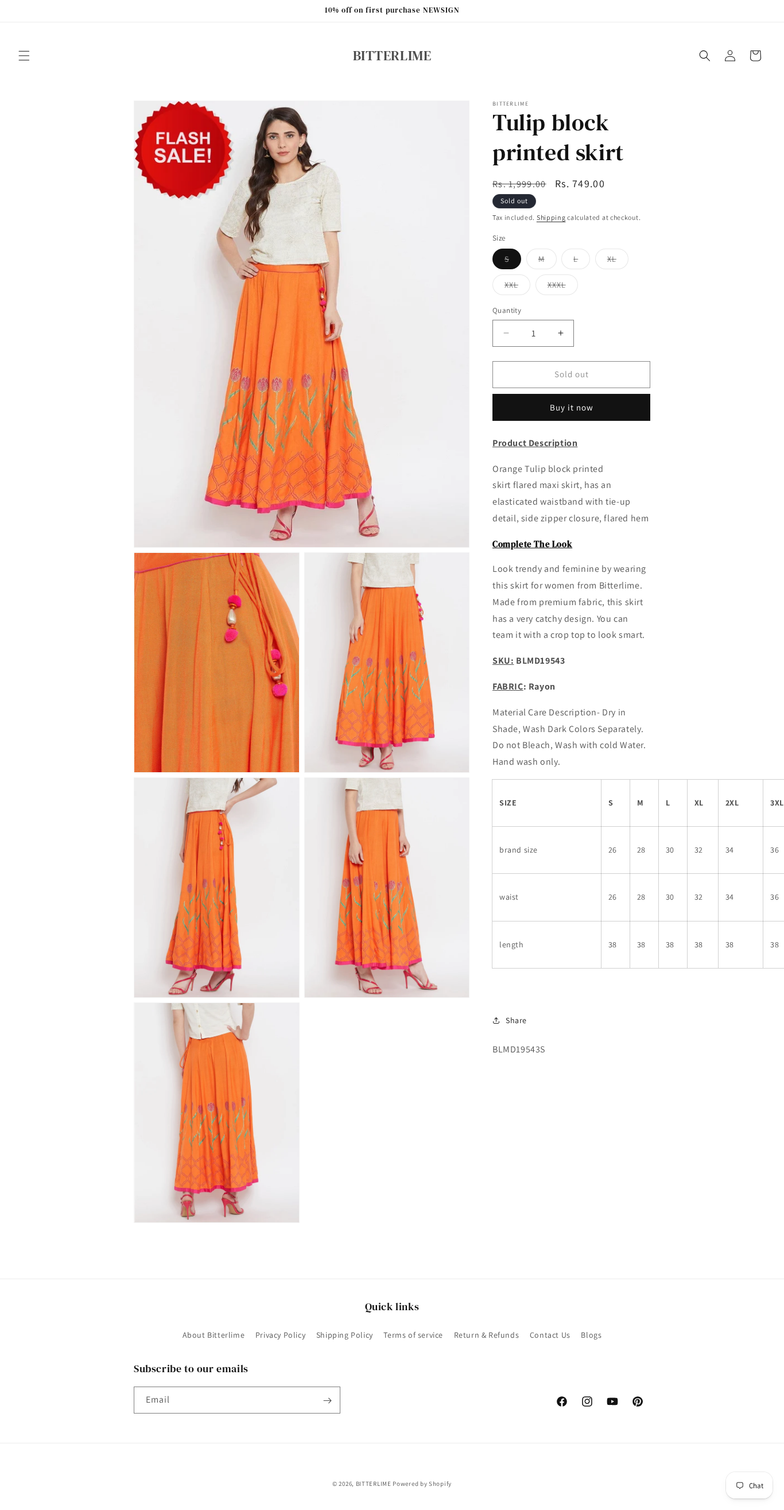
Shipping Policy (344, 1334)
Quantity (506, 310)
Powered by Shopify (422, 1484)
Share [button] (516, 1020)
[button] (24, 55)
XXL (517, 287)
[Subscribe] (327, 1400)
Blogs (591, 1334)
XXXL (563, 287)
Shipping (551, 217)
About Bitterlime (214, 1334)
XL (617, 261)
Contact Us (550, 1334)
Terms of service (413, 1334)
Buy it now (571, 406)
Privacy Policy (280, 1334)
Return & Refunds (486, 1334)
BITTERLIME (373, 1484)
